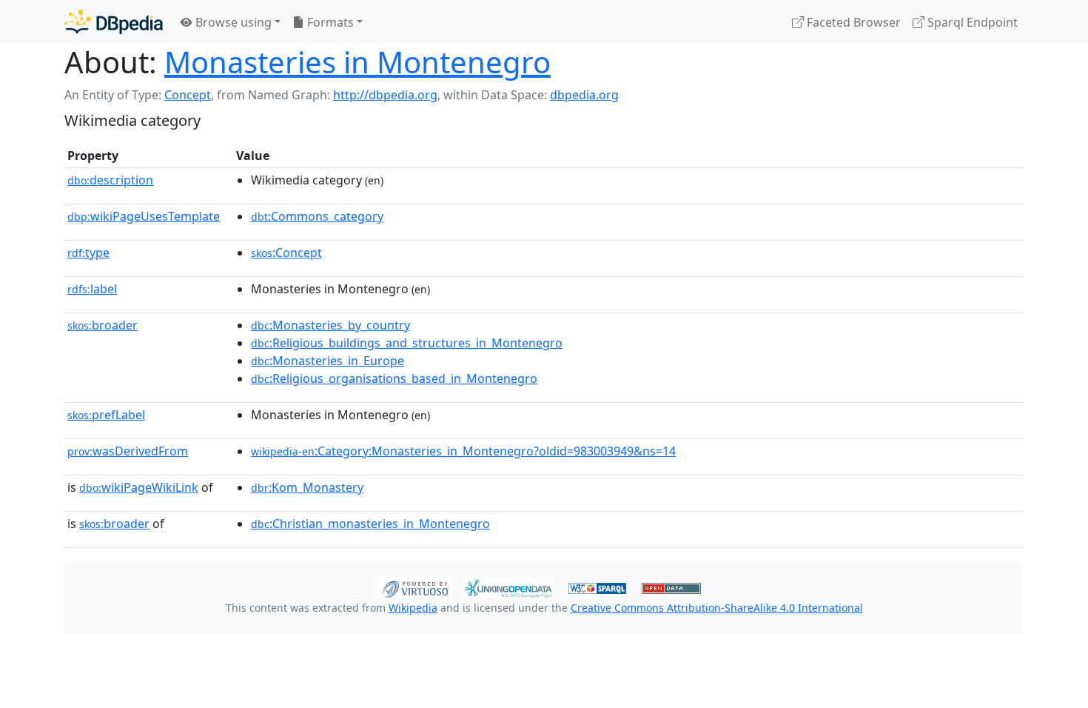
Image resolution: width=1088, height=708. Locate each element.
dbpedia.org (584, 95)
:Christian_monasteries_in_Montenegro (370, 523)
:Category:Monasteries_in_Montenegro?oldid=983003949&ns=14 (463, 451)
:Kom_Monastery (307, 487)
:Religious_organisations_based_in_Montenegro (394, 378)
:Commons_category (317, 216)
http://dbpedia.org (385, 95)
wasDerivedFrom (127, 451)
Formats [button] (329, 22)
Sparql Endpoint (971, 22)
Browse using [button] (232, 22)
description (110, 180)
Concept (187, 95)
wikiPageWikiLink (138, 487)
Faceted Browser (852, 22)
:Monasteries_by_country (330, 325)
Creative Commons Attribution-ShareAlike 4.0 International (717, 608)
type (88, 252)
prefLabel (106, 415)
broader (102, 325)
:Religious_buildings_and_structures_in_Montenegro (407, 343)
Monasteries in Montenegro (357, 61)
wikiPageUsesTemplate (143, 216)
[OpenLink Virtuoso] (415, 586)
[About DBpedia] (113, 22)
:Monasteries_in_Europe (327, 361)
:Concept (286, 252)
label (92, 289)
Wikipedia (413, 608)
